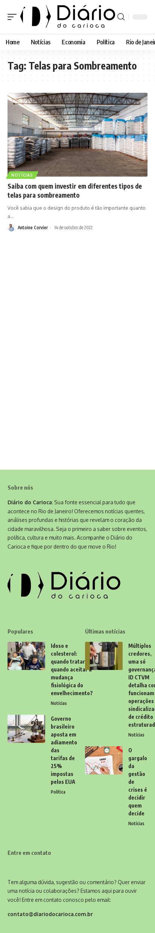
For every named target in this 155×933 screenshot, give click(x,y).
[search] (120, 17)
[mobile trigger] (14, 17)
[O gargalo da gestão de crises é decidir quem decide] (104, 760)
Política (58, 792)
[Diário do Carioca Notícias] (67, 17)
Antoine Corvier (33, 227)
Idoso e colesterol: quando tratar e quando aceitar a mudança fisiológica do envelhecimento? (72, 669)
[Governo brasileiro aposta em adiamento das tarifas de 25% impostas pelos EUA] (26, 729)
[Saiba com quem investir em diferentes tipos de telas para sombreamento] (77, 135)
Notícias (22, 175)
